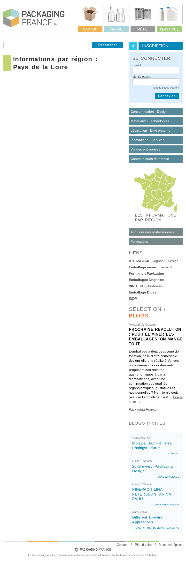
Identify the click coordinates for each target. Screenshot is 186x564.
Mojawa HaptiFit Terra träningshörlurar (152, 445)
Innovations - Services (147, 140)
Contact (122, 545)
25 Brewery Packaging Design (152, 468)
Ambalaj (173, 453)
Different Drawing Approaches (147, 519)
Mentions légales (171, 545)
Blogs (139, 316)
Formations (139, 241)
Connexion (167, 96)
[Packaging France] (34, 18)
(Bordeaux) (146, 286)
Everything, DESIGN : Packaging (157, 527)
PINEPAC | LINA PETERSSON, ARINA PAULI (151, 494)
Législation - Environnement (152, 130)
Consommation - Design (149, 111)
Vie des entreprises (145, 149)
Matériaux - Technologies (150, 121)
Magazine (146, 280)
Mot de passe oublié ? (166, 87)
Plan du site (143, 545)
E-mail (136, 65)
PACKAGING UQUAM (167, 504)
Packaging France (143, 409)
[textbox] (46, 45)
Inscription (155, 46)
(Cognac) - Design (153, 261)
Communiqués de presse (150, 159)
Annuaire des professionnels (152, 232)
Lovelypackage (168, 476)
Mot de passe (141, 76)
